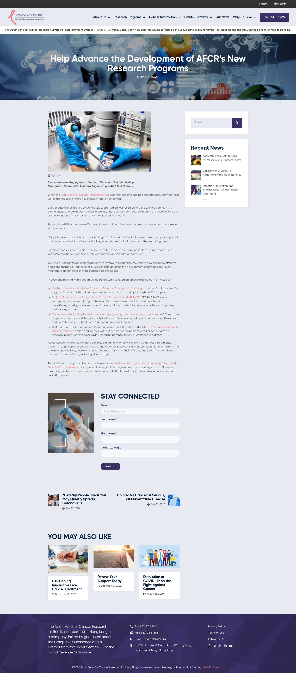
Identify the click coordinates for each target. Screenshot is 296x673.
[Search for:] (216, 122)
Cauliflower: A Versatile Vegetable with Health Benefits (222, 173)
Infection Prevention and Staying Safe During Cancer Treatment (220, 190)
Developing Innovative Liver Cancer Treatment (67, 585)
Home (141, 77)
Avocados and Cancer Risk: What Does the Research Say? (222, 158)
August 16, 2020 (155, 594)
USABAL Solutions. (213, 667)
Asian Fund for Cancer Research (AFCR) (85, 195)
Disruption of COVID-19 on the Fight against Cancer (157, 583)
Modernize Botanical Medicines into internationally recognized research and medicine (105, 314)
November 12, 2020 (65, 594)
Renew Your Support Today (110, 579)
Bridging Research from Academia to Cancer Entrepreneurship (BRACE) (96, 297)
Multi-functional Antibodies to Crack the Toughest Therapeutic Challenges (98, 288)
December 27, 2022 (111, 586)
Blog (154, 77)
